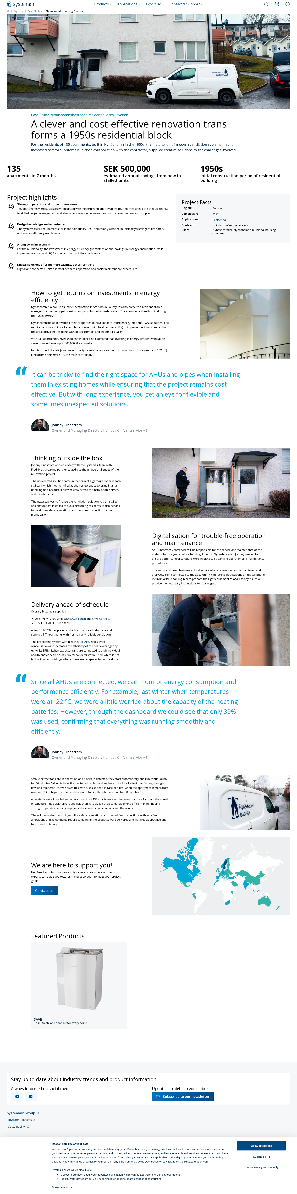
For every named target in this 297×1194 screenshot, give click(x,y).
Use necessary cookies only (261, 1167)
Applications (127, 4)
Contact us (44, 890)
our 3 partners (71, 1149)
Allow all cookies (261, 1145)
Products (101, 4)
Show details (60, 1187)
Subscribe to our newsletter (186, 1096)
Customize (259, 1156)
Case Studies (35, 11)
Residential (219, 220)
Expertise (153, 4)
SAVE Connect (101, 619)
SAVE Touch (78, 619)
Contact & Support (184, 4)
